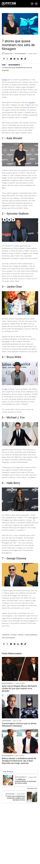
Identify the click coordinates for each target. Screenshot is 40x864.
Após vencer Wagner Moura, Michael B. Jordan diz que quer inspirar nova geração (19, 688)
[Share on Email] (21, 59)
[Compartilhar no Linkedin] (18, 59)
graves (20, 635)
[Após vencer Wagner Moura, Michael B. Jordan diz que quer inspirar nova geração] (20, 669)
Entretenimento (20, 54)
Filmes (4, 80)
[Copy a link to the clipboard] (25, 59)
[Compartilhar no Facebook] (4, 59)
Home (4, 65)
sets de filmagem (9, 638)
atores (31, 102)
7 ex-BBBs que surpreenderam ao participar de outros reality (25, 781)
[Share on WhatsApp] (11, 59)
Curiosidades (6, 721)
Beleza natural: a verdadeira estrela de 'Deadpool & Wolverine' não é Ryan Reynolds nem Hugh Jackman (19, 761)
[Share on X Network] (7, 59)
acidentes (6, 635)
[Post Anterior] (8, 780)
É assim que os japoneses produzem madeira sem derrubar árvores (15, 798)
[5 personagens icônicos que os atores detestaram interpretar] (20, 706)
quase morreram (31, 635)
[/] (32, 4)
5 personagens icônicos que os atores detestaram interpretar (19, 724)
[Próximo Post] (32, 797)
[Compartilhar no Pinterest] (14, 59)
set (6, 389)
